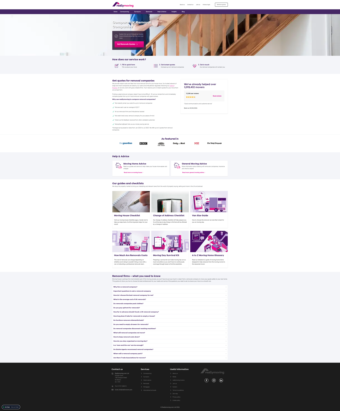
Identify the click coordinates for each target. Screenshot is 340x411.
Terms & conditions (178, 390)
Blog (183, 12)
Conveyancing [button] (124, 12)
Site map (175, 393)
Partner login (206, 4)
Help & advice (147, 380)
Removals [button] (149, 12)
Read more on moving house (133, 172)
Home (115, 12)
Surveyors (146, 377)
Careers (175, 387)
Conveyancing (147, 373)
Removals (146, 383)
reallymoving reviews (179, 380)
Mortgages (146, 387)
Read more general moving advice (193, 172)
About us (182, 4)
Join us (198, 4)
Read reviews (217, 96)
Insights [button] (174, 12)
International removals (149, 390)
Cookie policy (176, 400)
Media (174, 377)
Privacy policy (176, 397)
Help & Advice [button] (161, 12)
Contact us (190, 4)
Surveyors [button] (137, 12)
